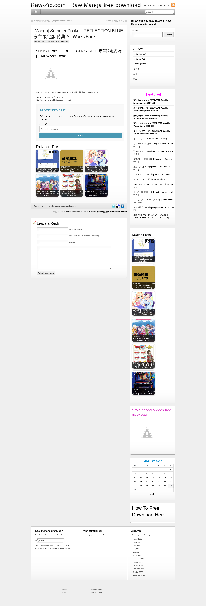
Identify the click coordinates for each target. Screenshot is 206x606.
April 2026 (136, 552)
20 (153, 481)
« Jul (151, 494)
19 (147, 481)
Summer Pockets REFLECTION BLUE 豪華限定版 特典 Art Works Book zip (95, 212)
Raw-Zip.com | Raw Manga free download (86, 5)
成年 (135, 74)
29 (165, 486)
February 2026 (138, 559)
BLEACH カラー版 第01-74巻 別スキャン (151, 179)
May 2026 (136, 549)
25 (141, 486)
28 (159, 486)
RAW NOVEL (139, 59)
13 (153, 477)
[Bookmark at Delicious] (118, 207)
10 (135, 477)
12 (147, 477)
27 (153, 486)
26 (147, 486)
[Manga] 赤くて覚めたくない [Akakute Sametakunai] (53, 21)
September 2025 (139, 575)
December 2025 (138, 565)
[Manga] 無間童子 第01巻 (115, 21)
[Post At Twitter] (113, 207)
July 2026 (136, 542)
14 (159, 477)
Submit (81, 135)
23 (171, 481)
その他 (56, 41)
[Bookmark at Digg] (122, 207)
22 (165, 481)
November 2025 (138, 569)
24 (135, 486)
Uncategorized (139, 64)
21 (159, 481)
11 (141, 477)
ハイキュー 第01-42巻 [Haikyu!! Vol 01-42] (151, 174)
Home (36, 11)
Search (135, 31)
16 (171, 477)
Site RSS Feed (96, 592)
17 (135, 481)
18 (141, 481)
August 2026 (137, 539)
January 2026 (138, 562)
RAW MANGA (139, 54)
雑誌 (135, 79)
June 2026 (136, 545)
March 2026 (137, 555)
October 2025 (138, 572)
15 (165, 477)
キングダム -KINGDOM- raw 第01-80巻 (150, 139)
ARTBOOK (138, 49)
